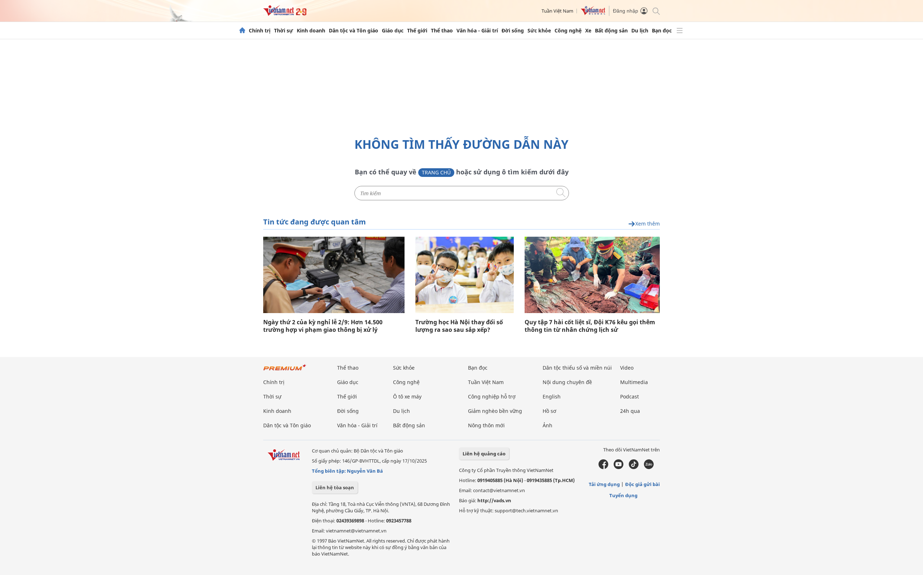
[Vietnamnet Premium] (284, 370)
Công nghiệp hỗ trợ (492, 396)
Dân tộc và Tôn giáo (353, 30)
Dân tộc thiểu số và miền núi (577, 367)
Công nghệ (568, 30)
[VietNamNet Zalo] (649, 467)
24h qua (630, 410)
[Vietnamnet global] (593, 13)
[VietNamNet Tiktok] (634, 467)
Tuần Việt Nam (557, 11)
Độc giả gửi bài (642, 484)
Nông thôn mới (486, 425)
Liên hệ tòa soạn (334, 487)
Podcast (629, 396)
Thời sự (283, 30)
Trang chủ (436, 172)
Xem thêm (647, 224)
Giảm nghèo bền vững (495, 410)
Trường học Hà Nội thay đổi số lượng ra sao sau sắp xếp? (459, 326)
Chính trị (259, 30)
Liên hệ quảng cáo (484, 453)
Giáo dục (392, 30)
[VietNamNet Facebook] (603, 467)
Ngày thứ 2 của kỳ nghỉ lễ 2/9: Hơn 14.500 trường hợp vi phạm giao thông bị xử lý (323, 326)
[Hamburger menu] (679, 30)
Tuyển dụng (623, 495)
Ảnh (547, 425)
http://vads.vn (494, 500)
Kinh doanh (311, 30)
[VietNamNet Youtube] (618, 467)
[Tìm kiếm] (656, 10)
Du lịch (639, 30)
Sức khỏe (539, 30)
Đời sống (513, 30)
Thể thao (442, 30)
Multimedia (634, 382)
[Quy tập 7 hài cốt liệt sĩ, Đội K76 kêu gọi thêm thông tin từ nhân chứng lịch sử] (592, 275)
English (552, 396)
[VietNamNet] (242, 30)
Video (626, 367)
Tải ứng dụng (604, 484)
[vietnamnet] (284, 14)
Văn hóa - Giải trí (477, 30)
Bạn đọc (662, 30)
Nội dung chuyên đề (567, 382)
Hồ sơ (549, 410)
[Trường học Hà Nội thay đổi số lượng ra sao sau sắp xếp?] (464, 275)
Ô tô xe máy (407, 396)
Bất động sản (611, 30)
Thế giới (417, 30)
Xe (588, 30)
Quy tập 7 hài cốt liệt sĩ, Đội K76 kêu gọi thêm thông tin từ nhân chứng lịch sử (590, 326)
